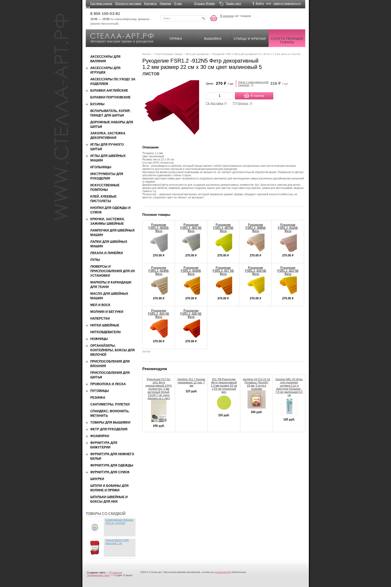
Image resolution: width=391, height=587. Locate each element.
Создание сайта (96, 572)
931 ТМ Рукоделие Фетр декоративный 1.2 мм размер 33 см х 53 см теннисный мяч (224, 386)
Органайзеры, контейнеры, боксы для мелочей (112, 350)
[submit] (203, 18)
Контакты (150, 3)
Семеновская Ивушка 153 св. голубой (119, 521)
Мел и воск (100, 305)
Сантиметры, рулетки (110, 404)
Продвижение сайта (98, 575)
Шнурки (97, 479)
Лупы (95, 259)
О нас (178, 3)
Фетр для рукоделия (108, 429)
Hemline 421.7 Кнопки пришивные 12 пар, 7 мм (191, 382)
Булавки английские (109, 90)
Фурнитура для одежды (111, 465)
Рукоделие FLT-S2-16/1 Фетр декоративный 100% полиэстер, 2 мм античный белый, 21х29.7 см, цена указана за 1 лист (158, 389)
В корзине (227, 16)
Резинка (97, 397)
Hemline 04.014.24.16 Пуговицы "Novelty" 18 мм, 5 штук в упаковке (256, 384)
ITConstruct (115, 572)
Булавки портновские (110, 97)
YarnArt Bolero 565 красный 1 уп (117, 542)
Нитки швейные (104, 325)
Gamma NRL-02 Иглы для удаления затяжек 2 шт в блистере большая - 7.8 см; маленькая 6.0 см (289, 387)
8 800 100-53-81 (105, 13)
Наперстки (100, 318)
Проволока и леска (108, 384)
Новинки (165, 3)
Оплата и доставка (128, 3)
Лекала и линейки (106, 253)
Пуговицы (99, 390)
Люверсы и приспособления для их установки (112, 271)
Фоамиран (99, 436)
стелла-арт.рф (222, 572)
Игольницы (100, 167)
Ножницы (99, 338)
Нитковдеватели (105, 332)
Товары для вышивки (110, 422)
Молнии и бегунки (106, 311)
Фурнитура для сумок (110, 472)
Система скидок (101, 3)
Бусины (97, 104)
